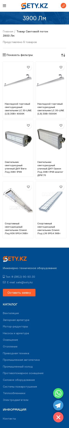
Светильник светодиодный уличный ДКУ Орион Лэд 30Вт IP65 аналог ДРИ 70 (50, 168)
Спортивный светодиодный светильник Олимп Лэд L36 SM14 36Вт (49, 228)
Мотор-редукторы (15, 326)
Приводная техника (16, 353)
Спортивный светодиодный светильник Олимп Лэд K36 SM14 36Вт (16, 228)
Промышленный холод (18, 366)
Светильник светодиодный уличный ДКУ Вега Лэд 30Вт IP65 (15, 167)
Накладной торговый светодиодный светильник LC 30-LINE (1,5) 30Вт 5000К (50, 108)
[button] (19, 292)
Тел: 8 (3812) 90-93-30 (20, 276)
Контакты (9, 418)
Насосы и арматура (16, 333)
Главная (8, 31)
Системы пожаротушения (20, 386)
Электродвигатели (15, 399)
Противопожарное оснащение (23, 373)
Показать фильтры (20, 55)
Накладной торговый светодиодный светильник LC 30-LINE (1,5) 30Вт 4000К (18, 108)
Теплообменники (14, 393)
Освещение (10, 339)
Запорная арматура (16, 319)
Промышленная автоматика (21, 359)
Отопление (10, 346)
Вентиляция (11, 313)
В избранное (28, 67)
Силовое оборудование (19, 379)
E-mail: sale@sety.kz (19, 282)
